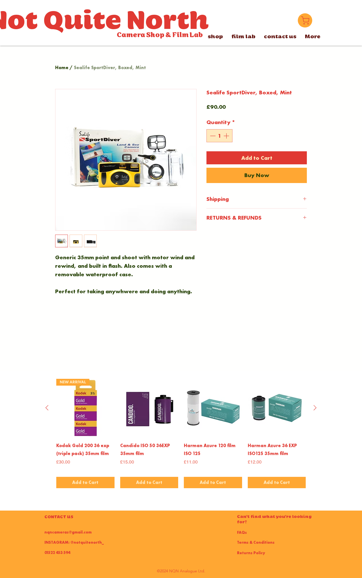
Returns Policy (251, 552)
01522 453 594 (57, 552)
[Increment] (227, 135)
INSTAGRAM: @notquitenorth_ (74, 542)
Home (61, 68)
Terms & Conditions (256, 542)
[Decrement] (212, 135)
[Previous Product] (46, 407)
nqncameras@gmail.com (68, 532)
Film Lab (187, 35)
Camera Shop (140, 35)
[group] (181, 433)
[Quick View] (149, 408)
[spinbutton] (219, 135)
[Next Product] (315, 407)
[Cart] (305, 20)
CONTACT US (58, 517)
